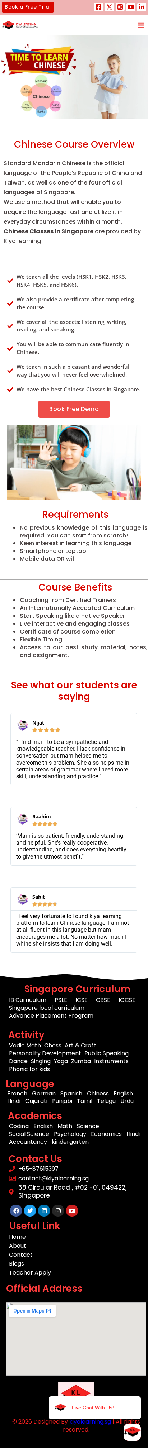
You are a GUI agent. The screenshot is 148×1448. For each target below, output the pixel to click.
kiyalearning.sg (90, 1422)
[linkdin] (141, 7)
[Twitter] (109, 7)
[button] (28, 7)
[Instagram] (120, 7)
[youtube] (130, 7)
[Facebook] (98, 7)
